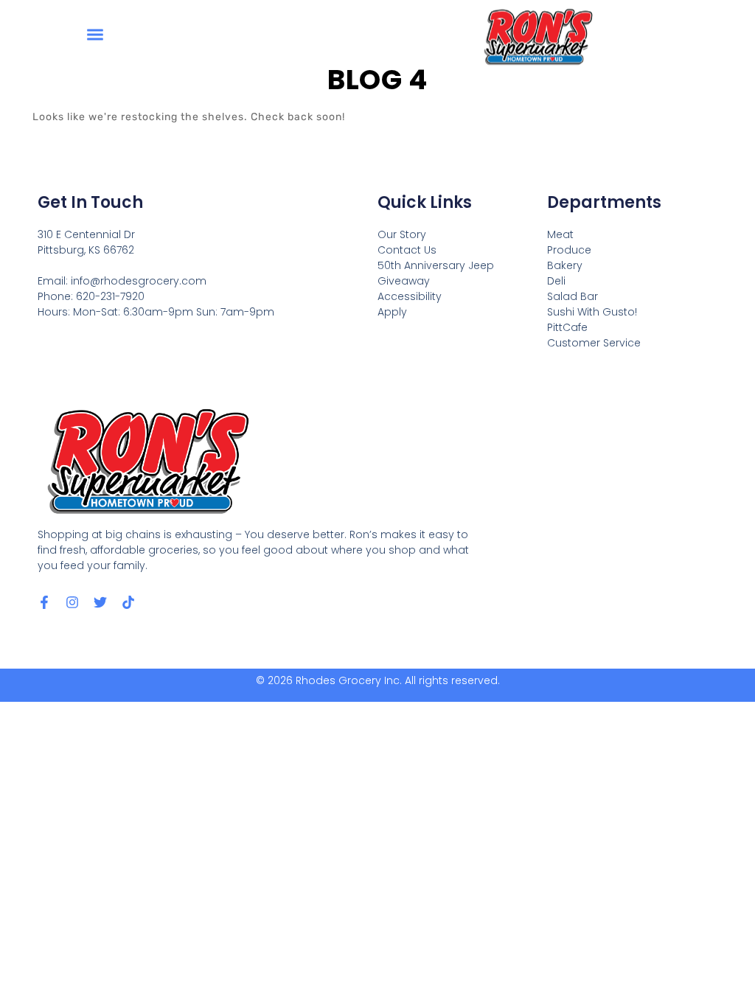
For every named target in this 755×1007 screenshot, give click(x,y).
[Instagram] (72, 602)
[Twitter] (100, 602)
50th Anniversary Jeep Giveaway (436, 273)
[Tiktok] (128, 602)
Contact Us (407, 250)
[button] (95, 34)
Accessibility (410, 296)
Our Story (402, 234)
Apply (392, 311)
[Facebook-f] (44, 602)
